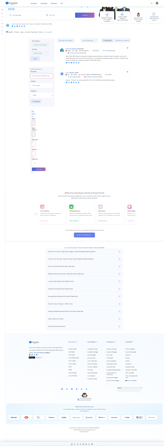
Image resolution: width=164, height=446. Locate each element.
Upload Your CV (154, 17)
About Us (128, 355)
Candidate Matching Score (113, 370)
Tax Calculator (91, 376)
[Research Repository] (2, 30)
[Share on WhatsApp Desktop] (24, 26)
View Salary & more (109, 50)
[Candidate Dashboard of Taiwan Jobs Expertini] (75, 444)
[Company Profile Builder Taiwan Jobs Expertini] (86, 444)
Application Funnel (111, 364)
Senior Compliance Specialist (75, 49)
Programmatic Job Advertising (111, 373)
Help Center (71, 352)
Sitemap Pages (72, 373)
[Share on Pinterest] (19, 26)
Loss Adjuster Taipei (72, 73)
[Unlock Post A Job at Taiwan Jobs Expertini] (89, 444)
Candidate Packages (92, 352)
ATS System (109, 358)
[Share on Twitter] (15, 26)
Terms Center (72, 361)
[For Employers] (2, 23)
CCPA (69, 367)
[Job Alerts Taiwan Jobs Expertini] (81, 444)
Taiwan (75, 74)
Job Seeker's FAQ (92, 379)
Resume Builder (91, 355)
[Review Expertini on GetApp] (126, 417)
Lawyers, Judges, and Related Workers (91, 74)
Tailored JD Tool (110, 367)
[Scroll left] (35, 213)
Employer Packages (111, 352)
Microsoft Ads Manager (112, 380)
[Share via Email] (22, 26)
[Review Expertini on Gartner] (13, 417)
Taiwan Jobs (82, 400)
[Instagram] (34, 355)
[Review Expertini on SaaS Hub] (139, 417)
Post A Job (109, 355)
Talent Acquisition (111, 361)
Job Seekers (44, 3)
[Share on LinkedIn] (17, 26)
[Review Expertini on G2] (26, 417)
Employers (54, 3)
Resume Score (91, 358)
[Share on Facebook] (12, 26)
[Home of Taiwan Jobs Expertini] (72, 444)
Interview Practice (92, 364)
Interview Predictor (92, 367)
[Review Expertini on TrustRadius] (76, 417)
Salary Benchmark (92, 373)
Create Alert (107, 40)
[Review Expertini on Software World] (101, 417)
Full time (96, 50)
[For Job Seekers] (2, 20)
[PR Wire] (2, 33)
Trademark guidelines (93, 428)
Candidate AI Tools (92, 349)
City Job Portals (72, 376)
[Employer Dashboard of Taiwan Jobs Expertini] (83, 444)
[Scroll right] (133, 213)
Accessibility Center (73, 358)
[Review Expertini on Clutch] (63, 417)
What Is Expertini (130, 349)
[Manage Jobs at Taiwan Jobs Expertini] (92, 444)
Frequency (34, 91)
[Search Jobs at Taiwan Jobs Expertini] (78, 444)
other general (85, 50)
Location (33, 81)
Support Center (72, 349)
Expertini (128, 342)
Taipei (76, 50)
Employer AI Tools (111, 349)
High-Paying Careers (122, 20)
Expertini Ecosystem (130, 352)
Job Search (34, 3)
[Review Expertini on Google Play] (151, 417)
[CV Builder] (2, 27)
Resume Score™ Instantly (138, 20)
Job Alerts (90, 370)
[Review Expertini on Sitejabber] (89, 417)
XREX (69, 50)
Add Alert (36, 101)
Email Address (34, 129)
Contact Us (128, 364)
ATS (62, 3)
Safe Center (71, 355)
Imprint (127, 361)
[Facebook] (30, 355)
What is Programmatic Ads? (131, 376)
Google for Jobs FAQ (131, 370)
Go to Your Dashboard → (84, 235)
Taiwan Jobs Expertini (35, 347)
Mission (127, 358)
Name (33, 119)
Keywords (33, 71)
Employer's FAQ (129, 367)
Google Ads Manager (112, 377)
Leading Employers (123, 17)
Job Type (34, 49)
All (68, 74)
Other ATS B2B (129, 373)
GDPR (70, 370)
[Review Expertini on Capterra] (51, 417)
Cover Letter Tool (92, 361)
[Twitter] (32, 355)
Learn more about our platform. (41, 352)
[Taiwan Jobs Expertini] (13, 3)
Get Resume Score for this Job (78, 53)
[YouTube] (36, 355)
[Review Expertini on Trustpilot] (38, 417)
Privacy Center (72, 364)
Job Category (36, 41)
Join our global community (107, 20)
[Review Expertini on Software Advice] (114, 417)
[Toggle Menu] (2, 9)
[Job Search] (151, 3)
